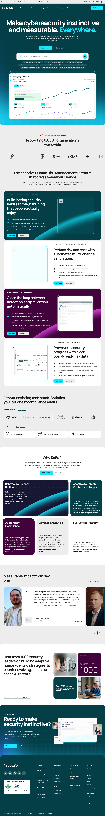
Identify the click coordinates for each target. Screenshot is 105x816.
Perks (88, 803)
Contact (85, 1)
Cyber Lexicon (57, 775)
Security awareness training (42, 769)
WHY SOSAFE (90, 793)
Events (88, 781)
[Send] (85, 56)
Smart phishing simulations (44, 774)
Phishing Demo (57, 793)
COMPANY (89, 765)
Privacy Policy (40, 814)
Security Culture (41, 794)
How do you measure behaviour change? (28, 65)
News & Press (90, 778)
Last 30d (15, 81)
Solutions (33, 8)
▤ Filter (92, 81)
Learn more (22, 235)
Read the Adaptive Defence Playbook (17, 698)
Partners (69, 8)
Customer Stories (91, 800)
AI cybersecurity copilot (43, 777)
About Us (89, 769)
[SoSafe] (7, 8)
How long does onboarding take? (74, 62)
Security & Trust (74, 782)
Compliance (20, 427)
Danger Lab (56, 781)
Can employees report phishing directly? (30, 67)
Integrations (22, 410)
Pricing (42, 8)
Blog (54, 772)
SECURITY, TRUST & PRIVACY (75, 777)
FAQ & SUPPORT (74, 765)
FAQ (71, 769)
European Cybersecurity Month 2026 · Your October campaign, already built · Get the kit (24, 1)
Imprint (30, 814)
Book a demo (97, 8)
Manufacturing (41, 797)
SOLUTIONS (40, 787)
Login (97, 1)
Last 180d (24, 81)
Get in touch (59, 48)
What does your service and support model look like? (72, 67)
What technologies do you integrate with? (51, 65)
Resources (50, 8)
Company (60, 8)
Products (23, 8)
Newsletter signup (92, 788)
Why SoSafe (90, 797)
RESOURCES (57, 765)
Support (91, 1)
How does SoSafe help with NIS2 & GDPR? (32, 62)
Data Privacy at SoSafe (76, 785)
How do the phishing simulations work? (54, 62)
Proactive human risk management (42, 781)
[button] (94, 633)
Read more (76, 621)
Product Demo (57, 790)
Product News (57, 778)
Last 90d (19, 81)
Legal (71, 788)
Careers (89, 772)
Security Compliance (42, 791)
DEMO (55, 787)
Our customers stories (91, 581)
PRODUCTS (40, 765)
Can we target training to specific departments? (74, 65)
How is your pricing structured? (49, 67)
